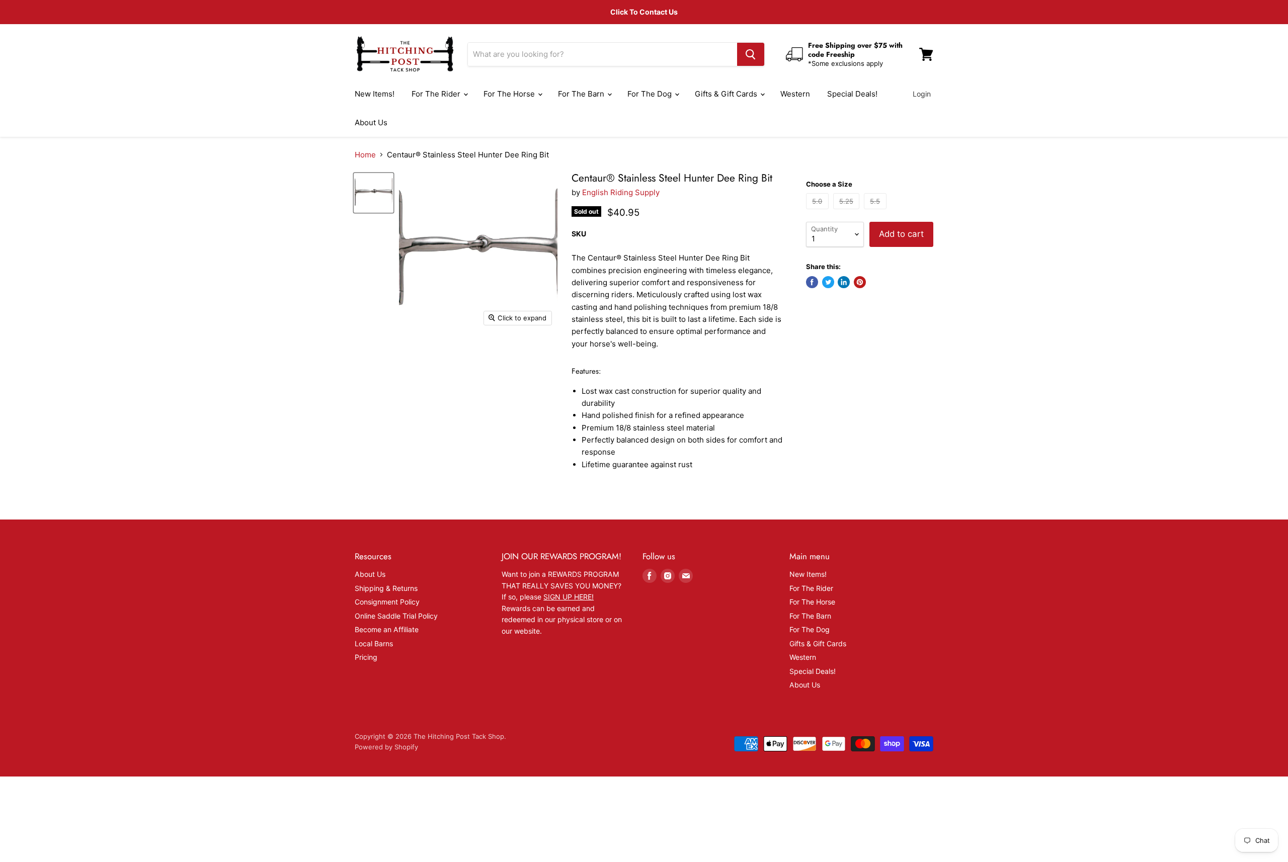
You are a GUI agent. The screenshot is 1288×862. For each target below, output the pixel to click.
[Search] (750, 54)
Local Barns (374, 643)
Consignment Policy (387, 601)
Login (922, 94)
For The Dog (650, 94)
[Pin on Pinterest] (860, 282)
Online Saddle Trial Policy (396, 616)
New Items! (374, 94)
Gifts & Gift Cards (727, 94)
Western (795, 94)
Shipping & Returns (386, 588)
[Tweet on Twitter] (828, 282)
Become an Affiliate (387, 629)
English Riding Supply (621, 192)
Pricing (366, 657)
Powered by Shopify (386, 747)
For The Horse (510, 94)
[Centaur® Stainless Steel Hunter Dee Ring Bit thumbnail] (373, 193)
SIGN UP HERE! (568, 596)
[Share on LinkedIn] (844, 282)
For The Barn (582, 94)
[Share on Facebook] (812, 282)
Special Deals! (852, 94)
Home (365, 154)
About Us (371, 122)
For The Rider (437, 94)
